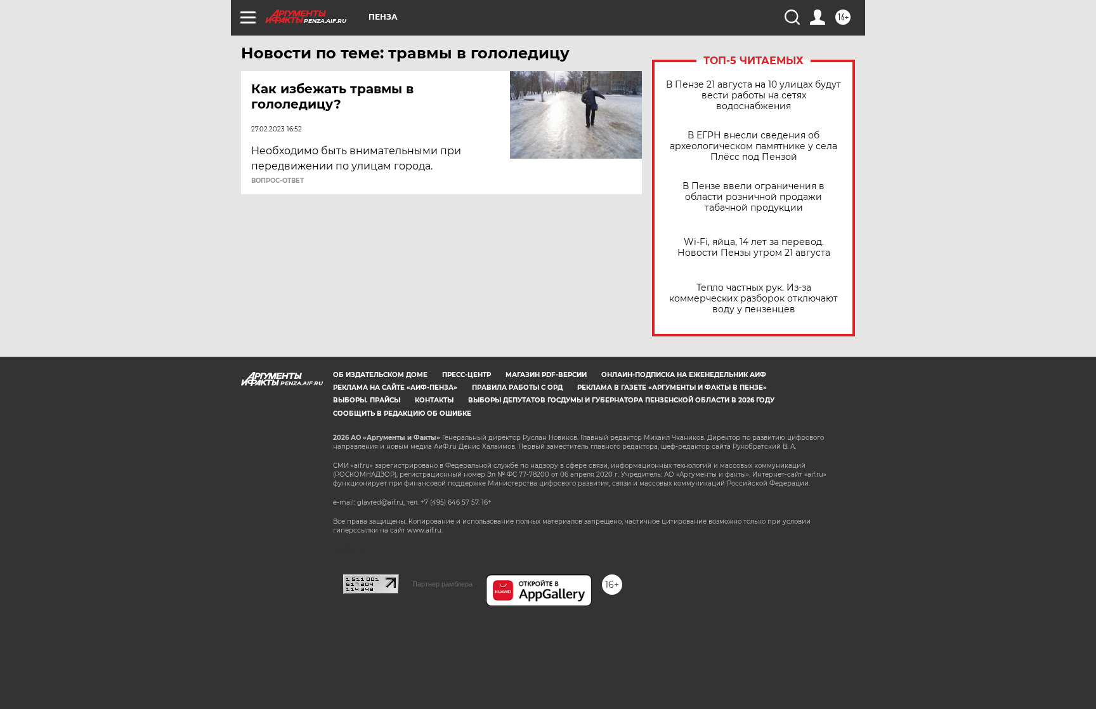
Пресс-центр (466, 375)
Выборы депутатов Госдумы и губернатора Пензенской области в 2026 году (621, 400)
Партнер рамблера (442, 584)
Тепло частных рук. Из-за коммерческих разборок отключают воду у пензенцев (753, 298)
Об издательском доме (380, 375)
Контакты (434, 400)
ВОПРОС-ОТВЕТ (277, 181)
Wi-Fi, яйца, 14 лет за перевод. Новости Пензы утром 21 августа (753, 247)
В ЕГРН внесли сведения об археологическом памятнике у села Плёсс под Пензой (753, 146)
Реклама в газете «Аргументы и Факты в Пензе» (672, 387)
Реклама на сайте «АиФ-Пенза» (395, 387)
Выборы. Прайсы (366, 400)
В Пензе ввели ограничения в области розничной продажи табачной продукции (753, 197)
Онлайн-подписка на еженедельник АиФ (683, 375)
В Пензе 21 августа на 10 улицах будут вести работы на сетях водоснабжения (753, 95)
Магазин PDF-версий (546, 375)
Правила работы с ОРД (517, 387)
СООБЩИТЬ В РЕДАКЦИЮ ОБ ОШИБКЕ (402, 413)
